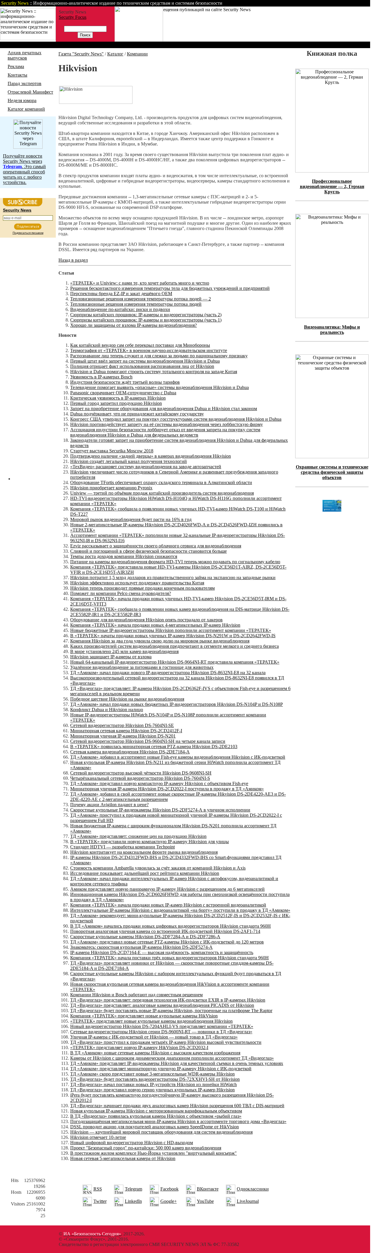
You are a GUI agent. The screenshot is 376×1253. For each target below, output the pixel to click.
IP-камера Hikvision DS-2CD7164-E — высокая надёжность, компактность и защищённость (161, 952)
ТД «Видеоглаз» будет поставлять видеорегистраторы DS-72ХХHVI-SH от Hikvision (155, 1079)
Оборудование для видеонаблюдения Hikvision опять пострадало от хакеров (146, 619)
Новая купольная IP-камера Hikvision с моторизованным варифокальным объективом (156, 1110)
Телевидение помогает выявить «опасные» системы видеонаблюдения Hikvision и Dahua (159, 387)
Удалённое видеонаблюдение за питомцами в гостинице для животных (142, 667)
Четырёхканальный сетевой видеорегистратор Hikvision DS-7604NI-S (140, 778)
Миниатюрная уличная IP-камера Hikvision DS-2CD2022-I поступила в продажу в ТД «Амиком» (167, 788)
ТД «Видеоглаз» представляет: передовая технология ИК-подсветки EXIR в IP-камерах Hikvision (167, 999)
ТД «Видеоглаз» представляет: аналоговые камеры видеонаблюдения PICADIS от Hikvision (162, 1005)
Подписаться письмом (28, 232)
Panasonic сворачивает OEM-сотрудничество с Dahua (123, 392)
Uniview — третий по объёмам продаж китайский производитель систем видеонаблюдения (162, 493)
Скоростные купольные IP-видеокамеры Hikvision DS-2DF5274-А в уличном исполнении (160, 809)
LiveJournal (248, 1201)
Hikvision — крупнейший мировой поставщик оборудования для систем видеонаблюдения (161, 1131)
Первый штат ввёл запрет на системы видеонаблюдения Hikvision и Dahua (145, 361)
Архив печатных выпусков (24, 55)
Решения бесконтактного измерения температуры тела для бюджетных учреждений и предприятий (170, 288)
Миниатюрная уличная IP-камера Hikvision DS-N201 (123, 735)
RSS (97, 1188)
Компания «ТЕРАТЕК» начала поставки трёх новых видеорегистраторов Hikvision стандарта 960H (169, 957)
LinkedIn (133, 1201)
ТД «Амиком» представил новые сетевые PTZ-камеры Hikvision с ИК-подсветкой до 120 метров (167, 941)
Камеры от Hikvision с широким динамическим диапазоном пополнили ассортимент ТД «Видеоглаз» (172, 1058)
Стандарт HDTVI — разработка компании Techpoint (122, 846)
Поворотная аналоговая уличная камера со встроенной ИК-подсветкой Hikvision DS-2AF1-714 (165, 931)
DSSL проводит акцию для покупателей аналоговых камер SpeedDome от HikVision (154, 1126)
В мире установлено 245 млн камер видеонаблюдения (124, 651)
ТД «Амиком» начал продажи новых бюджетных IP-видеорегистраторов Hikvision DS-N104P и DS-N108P (176, 704)
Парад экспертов (24, 83)
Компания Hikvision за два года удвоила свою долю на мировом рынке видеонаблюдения (159, 640)
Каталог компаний (26, 108)
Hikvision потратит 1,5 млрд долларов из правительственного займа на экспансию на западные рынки (173, 577)
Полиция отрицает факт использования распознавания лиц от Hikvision (142, 366)
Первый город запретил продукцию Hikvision (116, 403)
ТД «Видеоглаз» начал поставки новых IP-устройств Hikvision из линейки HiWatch (153, 1084)
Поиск (294, 3)
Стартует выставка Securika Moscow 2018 (111, 450)
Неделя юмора (22, 100)
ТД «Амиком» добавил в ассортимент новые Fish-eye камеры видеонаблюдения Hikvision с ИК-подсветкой (177, 757)
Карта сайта (352, 3)
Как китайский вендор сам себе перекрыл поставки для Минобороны (140, 345)
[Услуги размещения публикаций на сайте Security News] (139, 40)
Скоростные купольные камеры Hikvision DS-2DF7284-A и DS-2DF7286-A (145, 936)
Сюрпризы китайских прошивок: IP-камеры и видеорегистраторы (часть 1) (145, 319)
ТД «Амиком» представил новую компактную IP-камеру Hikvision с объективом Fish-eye (159, 783)
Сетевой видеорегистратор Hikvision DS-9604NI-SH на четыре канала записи (147, 741)
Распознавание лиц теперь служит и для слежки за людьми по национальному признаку (159, 355)
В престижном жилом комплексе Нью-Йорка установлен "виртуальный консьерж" (153, 1153)
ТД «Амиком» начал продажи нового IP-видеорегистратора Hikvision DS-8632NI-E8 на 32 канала (168, 672)
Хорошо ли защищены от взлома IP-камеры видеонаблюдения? (133, 325)
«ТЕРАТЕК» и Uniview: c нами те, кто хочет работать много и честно (139, 282)
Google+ (168, 1201)
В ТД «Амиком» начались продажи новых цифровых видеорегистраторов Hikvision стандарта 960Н (170, 926)
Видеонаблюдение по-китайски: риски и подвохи (120, 309)
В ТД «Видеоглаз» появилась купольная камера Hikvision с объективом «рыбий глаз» (155, 1116)
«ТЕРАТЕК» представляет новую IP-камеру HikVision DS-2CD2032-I (139, 1047)
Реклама (16, 66)
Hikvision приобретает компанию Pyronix (111, 487)
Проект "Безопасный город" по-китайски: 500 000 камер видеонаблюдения (145, 1147)
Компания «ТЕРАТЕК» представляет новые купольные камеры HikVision (144, 1015)
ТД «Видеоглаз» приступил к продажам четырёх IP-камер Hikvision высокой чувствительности (165, 1042)
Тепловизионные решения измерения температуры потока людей (136, 304)
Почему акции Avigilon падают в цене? (109, 804)
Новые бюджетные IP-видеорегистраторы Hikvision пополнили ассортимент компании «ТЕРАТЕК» (170, 630)
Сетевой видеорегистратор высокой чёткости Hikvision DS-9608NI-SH (141, 772)
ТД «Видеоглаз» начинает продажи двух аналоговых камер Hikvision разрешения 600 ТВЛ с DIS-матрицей (177, 1105)
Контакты (321, 3)
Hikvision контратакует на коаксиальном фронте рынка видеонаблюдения (144, 852)
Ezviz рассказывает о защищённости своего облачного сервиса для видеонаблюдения (155, 545)
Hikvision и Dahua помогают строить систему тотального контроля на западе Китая (153, 371)
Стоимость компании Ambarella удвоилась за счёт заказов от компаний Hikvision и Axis (158, 867)
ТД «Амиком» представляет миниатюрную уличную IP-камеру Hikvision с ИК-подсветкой (160, 1068)
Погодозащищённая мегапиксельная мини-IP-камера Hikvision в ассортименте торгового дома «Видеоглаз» (178, 1121)
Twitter (100, 1201)
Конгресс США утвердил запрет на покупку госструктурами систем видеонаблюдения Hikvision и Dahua (175, 419)
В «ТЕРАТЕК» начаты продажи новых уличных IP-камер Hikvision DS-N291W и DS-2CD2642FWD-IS (173, 635)
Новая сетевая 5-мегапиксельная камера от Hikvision (122, 1158)
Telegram (133, 1188)
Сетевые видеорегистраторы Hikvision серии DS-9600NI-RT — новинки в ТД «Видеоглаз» (161, 1031)
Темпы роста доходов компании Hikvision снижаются (123, 556)
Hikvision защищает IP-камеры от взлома (111, 656)
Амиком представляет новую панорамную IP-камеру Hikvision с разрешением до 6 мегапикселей (167, 889)
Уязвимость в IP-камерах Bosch (101, 376)
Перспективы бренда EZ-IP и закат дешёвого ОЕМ (121, 293)
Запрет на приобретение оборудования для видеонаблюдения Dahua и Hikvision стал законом (163, 408)
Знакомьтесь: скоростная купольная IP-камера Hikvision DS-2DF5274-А (141, 947)
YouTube (205, 1201)
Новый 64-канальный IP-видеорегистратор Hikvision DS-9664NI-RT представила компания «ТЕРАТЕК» (174, 662)
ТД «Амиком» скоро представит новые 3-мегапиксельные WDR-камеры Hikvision (152, 1073)
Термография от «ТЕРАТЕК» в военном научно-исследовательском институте (148, 350)
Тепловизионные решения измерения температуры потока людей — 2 (140, 298)
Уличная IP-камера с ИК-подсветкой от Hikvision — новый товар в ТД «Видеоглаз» (154, 1036)
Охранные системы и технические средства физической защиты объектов (332, 472)
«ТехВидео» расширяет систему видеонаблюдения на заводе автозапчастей (145, 466)
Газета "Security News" (81, 53)
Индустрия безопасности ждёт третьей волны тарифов (125, 382)
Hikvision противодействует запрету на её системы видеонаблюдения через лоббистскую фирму (166, 424)
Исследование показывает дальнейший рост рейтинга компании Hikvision (144, 873)
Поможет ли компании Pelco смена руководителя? (120, 593)
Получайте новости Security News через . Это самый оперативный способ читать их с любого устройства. (24, 169)
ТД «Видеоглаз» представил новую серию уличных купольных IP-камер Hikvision (152, 1089)
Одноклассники (253, 1188)
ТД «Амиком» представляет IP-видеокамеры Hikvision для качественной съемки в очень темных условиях (176, 1063)
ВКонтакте (208, 1188)
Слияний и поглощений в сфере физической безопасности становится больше (148, 551)
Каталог (115, 53)
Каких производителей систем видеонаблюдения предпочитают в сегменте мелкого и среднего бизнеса (174, 646)
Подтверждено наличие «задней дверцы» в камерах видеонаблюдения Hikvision (150, 456)
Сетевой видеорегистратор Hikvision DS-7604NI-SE (122, 725)
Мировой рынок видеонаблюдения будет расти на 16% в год (131, 519)
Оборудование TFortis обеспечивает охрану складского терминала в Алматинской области (161, 482)
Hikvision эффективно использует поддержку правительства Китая (137, 582)
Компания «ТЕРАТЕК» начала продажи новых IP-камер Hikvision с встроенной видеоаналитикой (168, 904)
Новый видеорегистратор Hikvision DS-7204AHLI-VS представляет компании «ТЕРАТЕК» (161, 1026)
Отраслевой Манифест (30, 91)
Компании (137, 53)
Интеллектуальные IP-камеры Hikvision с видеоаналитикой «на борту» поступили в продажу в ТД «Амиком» (180, 910)
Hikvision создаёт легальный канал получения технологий (128, 461)
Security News (17, 210)
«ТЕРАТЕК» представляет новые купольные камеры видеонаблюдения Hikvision (151, 1021)
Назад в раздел (73, 260)
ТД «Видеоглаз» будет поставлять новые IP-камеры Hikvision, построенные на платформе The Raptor (171, 1010)
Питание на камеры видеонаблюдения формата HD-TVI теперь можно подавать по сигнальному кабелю (175, 561)
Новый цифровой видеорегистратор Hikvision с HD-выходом (131, 1142)
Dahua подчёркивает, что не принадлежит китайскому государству (137, 413)
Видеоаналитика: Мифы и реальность (332, 329)
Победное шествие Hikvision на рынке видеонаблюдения (127, 698)
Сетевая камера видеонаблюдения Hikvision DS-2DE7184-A (130, 751)
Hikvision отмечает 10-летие (98, 1137)
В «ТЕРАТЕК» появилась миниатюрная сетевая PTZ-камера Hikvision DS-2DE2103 (153, 746)
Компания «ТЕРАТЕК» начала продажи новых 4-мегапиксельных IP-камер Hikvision (155, 625)
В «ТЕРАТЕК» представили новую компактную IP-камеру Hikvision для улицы (149, 841)
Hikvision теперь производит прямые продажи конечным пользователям (142, 588)
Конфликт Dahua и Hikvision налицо (106, 709)
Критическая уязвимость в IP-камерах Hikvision (118, 397)
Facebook (169, 1188)
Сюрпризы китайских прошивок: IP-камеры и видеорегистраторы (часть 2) (145, 314)
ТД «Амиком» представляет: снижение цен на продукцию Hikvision (138, 836)
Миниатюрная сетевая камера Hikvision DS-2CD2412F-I (126, 730)
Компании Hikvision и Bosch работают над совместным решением (136, 994)
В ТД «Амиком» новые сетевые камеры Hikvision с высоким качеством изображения (155, 1052)
